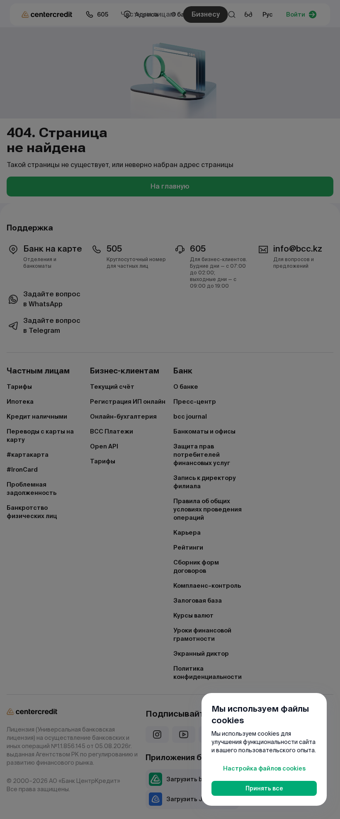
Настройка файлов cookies (264, 768)
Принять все (264, 788)
